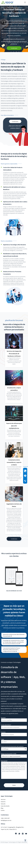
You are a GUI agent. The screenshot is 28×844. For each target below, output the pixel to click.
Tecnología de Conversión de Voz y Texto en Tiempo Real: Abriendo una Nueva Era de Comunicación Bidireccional (13, 642)
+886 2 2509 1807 (5, 818)
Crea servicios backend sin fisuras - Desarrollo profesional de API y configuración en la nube (11, 649)
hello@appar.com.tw (6, 820)
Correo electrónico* (6, 725)
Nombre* (3, 717)
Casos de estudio (5, 806)
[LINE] (16, 834)
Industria (3, 7)
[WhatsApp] (19, 834)
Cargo (2, 739)
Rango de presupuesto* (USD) (8, 753)
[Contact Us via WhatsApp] (25, 471)
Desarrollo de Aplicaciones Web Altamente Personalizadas (13, 635)
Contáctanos (14, 48)
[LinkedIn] (23, 834)
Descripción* (4, 761)
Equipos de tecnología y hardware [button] (14, 7)
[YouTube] (26, 834)
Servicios (3, 799)
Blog (2, 808)
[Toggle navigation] (25, 2)
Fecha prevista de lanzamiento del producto (12, 746)
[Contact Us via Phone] (25, 480)
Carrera (2, 810)
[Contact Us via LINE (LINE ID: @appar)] (25, 475)
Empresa (3, 732)
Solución (3, 804)
